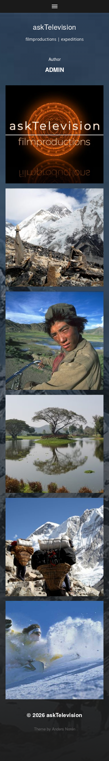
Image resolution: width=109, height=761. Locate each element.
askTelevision (54, 27)
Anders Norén (63, 729)
